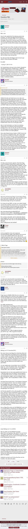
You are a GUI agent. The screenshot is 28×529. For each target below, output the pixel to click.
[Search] (26, 1)
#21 (26, 31)
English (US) (14, 521)
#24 (26, 194)
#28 (26, 348)
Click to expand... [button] (14, 258)
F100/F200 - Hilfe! (11, 498)
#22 (26, 85)
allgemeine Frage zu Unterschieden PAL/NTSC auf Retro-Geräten (13, 471)
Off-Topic (9, 473)
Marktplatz (8, 480)
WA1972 (5, 473)
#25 (26, 230)
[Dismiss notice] (26, 6)
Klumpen (5, 487)
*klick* (2, 302)
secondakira (4, 19)
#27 (26, 292)
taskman (5, 498)
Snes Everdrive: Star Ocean (11, 491)
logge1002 (6, 492)
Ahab (5, 480)
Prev (13, 461)
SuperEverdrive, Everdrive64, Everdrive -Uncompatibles (15, 485)
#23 (26, 158)
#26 (26, 276)
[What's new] (24, 1)
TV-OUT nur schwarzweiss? (11, 497)
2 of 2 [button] (18, 461)
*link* (2, 339)
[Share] (24, 31)
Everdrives (10, 487)
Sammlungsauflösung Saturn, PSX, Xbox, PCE (13, 478)
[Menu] (2, 1)
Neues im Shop (11, 492)
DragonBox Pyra (5, 521)
